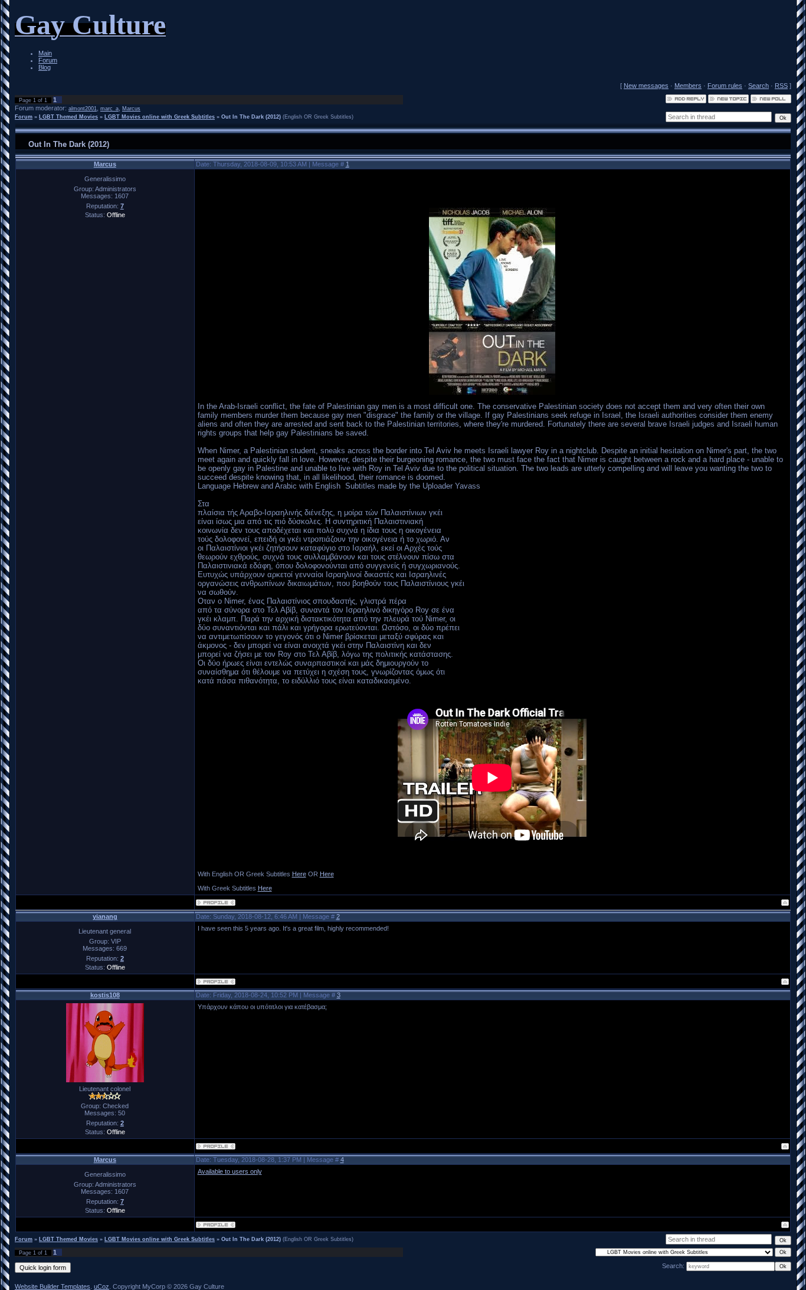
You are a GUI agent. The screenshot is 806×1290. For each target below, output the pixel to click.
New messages (646, 85)
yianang (105, 916)
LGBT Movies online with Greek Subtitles (159, 117)
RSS (781, 85)
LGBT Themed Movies (68, 117)
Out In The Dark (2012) (251, 117)
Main (45, 53)
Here (299, 874)
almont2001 (82, 109)
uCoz (101, 1286)
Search (758, 85)
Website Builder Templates (52, 1286)
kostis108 (105, 994)
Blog (44, 67)
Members (688, 85)
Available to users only (230, 1171)
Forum (47, 60)
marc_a (109, 109)
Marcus (131, 109)
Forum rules (724, 85)
